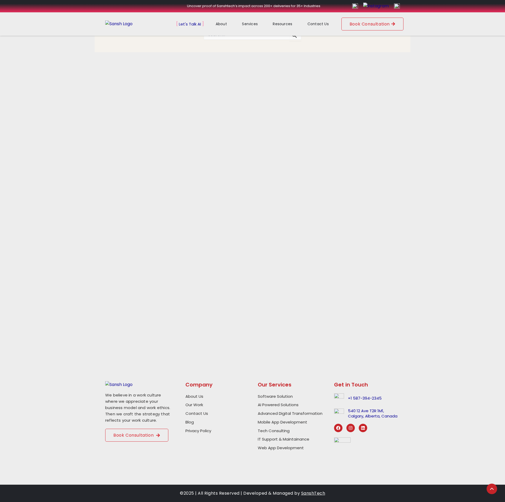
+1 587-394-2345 (365, 398)
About (221, 24)
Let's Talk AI (190, 24)
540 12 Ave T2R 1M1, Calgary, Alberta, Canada (372, 413)
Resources (282, 24)
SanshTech (313, 493)
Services (250, 24)
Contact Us (318, 24)
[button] (225, 23)
